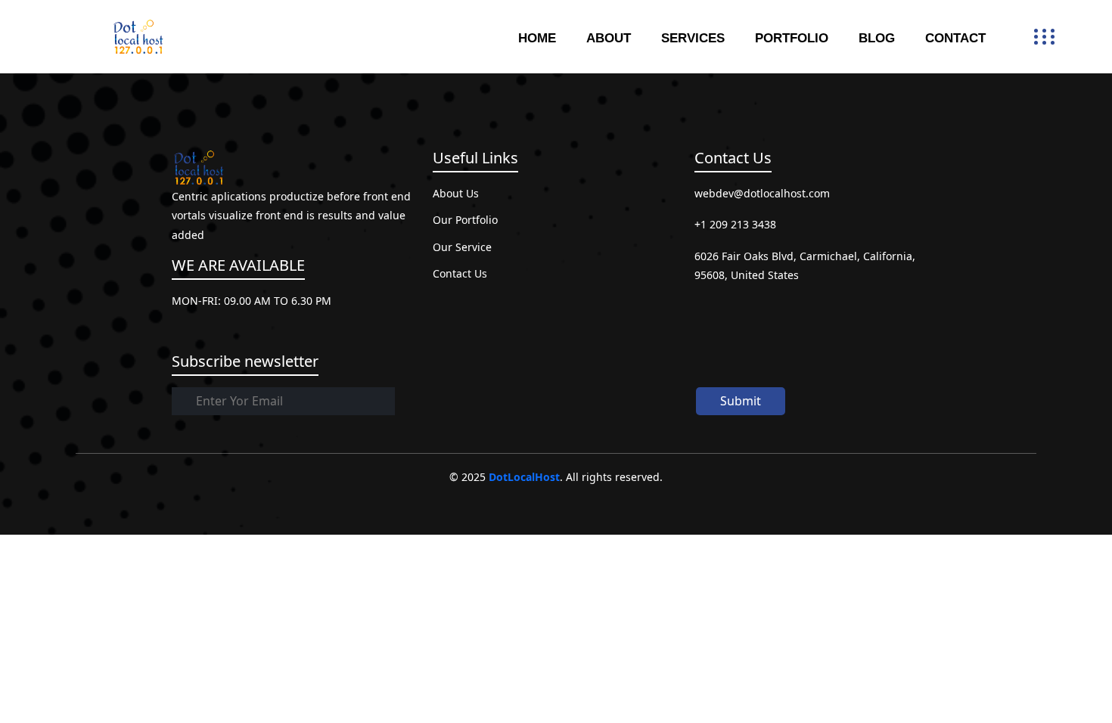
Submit (740, 401)
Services (693, 38)
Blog (877, 38)
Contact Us (460, 273)
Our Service (462, 247)
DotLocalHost (524, 477)
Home (537, 38)
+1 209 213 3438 (735, 224)
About (608, 38)
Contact (955, 38)
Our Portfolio (465, 220)
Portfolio (791, 38)
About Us (456, 193)
